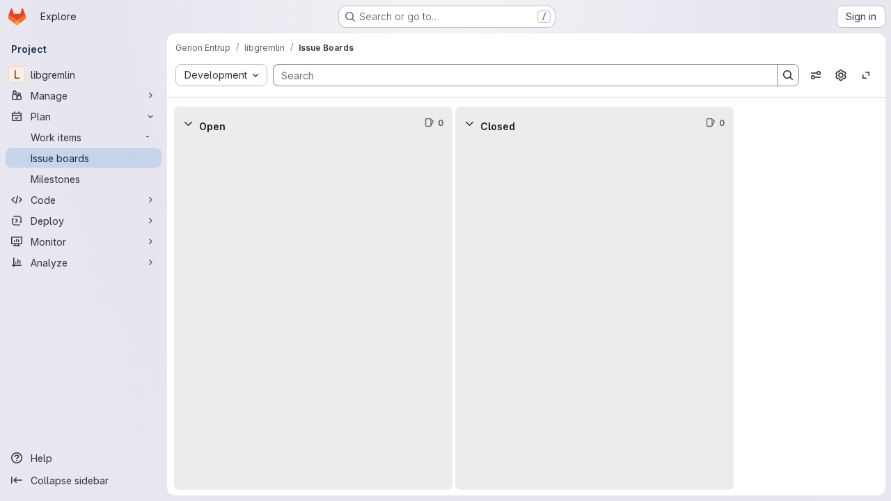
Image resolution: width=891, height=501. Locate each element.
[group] (313, 315)
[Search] (788, 75)
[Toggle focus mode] (866, 75)
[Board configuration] (841, 75)
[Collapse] (188, 123)
